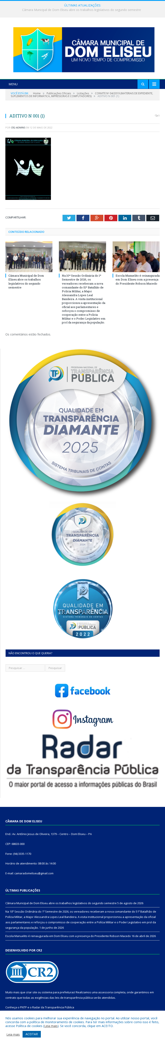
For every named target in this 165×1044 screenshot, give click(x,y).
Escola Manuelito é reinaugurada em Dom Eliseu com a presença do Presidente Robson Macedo (138, 279)
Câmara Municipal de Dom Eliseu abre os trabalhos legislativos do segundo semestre (26, 281)
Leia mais (51, 1026)
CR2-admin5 (18, 127)
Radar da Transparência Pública (53, 1007)
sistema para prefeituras (58, 992)
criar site (31, 992)
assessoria (105, 992)
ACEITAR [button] (32, 1034)
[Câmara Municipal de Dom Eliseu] (82, 48)
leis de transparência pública (74, 998)
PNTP (23, 1007)
